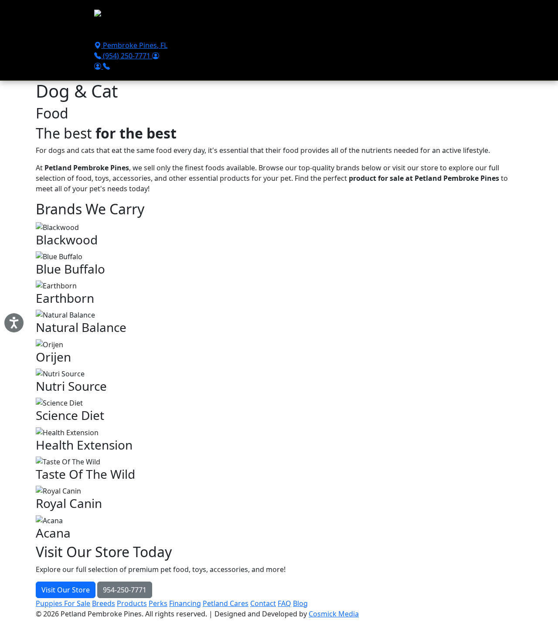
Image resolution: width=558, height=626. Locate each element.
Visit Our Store (65, 590)
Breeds (210, 31)
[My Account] (155, 56)
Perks (158, 603)
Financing (282, 31)
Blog (300, 603)
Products (244, 31)
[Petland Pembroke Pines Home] (147, 15)
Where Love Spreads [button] (413, 31)
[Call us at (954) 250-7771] (106, 66)
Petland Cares (225, 603)
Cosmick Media (334, 614)
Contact (359, 31)
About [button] (316, 31)
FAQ (284, 603)
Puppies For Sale (125, 31)
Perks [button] (169, 31)
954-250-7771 (124, 590)
